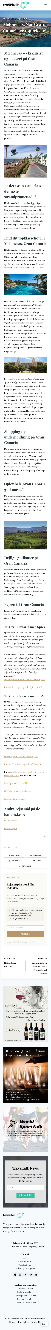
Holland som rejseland (10, 962)
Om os (25, 1257)
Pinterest (37, 855)
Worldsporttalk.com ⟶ (25, 1295)
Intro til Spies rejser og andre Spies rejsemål (23, 687)
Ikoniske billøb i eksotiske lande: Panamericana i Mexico (39, 966)
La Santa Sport (10, 828)
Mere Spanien (10, 783)
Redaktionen (9, 37)
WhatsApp (17, 861)
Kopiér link (27, 866)
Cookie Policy (25, 1264)
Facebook (16, 855)
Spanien (24, 19)
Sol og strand (11, 19)
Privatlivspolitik (25, 1261)
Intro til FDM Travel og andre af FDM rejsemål (24, 764)
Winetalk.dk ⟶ (25, 1288)
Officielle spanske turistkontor (17, 791)
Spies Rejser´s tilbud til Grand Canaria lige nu (24, 679)
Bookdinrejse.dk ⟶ (25, 1291)
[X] (25, 1274)
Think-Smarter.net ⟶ (25, 1302)
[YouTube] (30, 1274)
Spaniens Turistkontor (14, 798)
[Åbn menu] (45, 5)
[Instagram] (20, 1274)
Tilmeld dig (25, 1195)
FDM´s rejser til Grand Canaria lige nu (21, 756)
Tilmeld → (25, 934)
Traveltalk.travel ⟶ (25, 1299)
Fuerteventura (10, 820)
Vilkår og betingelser (25, 1268)
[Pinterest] (35, 1274)
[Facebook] (15, 1274)
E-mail (39, 861)
